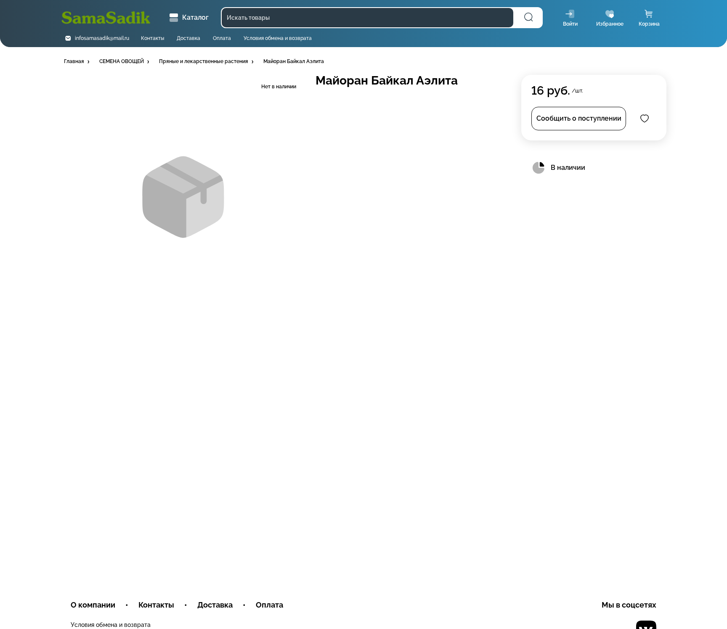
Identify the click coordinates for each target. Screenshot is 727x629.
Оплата (222, 38)
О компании (93, 604)
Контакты (152, 38)
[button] (77, 61)
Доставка (188, 38)
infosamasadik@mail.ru (102, 38)
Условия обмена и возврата (278, 38)
